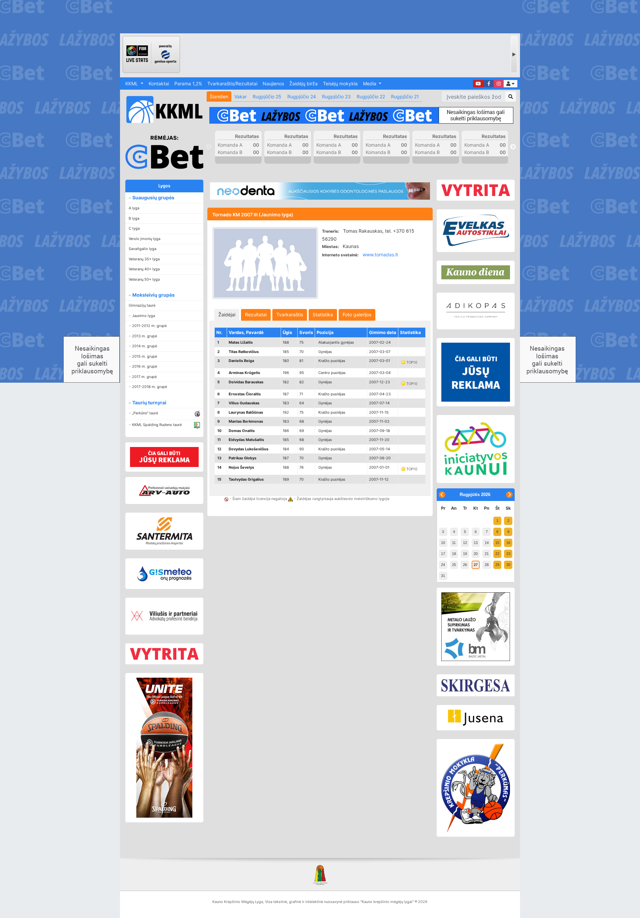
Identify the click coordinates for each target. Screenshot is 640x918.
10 (443, 543)
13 (476, 543)
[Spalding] (164, 747)
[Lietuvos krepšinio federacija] (320, 874)
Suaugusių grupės (152, 197)
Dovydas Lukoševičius (248, 449)
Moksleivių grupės (153, 295)
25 (454, 565)
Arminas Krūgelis (244, 372)
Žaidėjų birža (303, 83)
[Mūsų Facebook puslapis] (489, 83)
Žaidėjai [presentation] (226, 314)
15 (497, 543)
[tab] (226, 314)
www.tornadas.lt (380, 254)
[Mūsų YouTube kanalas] (478, 83)
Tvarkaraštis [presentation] (289, 314)
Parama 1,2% (188, 83)
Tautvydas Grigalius (246, 479)
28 (487, 565)
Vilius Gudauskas (244, 403)
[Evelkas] (476, 230)
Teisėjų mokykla (340, 83)
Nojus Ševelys (241, 467)
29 (497, 565)
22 (497, 554)
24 (443, 565)
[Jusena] (476, 717)
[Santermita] (164, 531)
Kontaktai (159, 83)
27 (476, 565)
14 (487, 543)
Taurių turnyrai (148, 402)
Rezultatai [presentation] (256, 314)
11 (454, 543)
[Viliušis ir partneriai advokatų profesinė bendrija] (164, 616)
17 (443, 554)
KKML (132, 83)
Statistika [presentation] (323, 314)
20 (476, 554)
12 (465, 543)
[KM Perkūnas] (476, 788)
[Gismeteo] (164, 573)
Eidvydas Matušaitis (246, 439)
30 (508, 565)
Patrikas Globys (242, 458)
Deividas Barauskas (246, 382)
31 (443, 576)
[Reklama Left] (164, 457)
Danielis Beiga (241, 360)
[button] (510, 83)
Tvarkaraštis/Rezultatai (232, 83)
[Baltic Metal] (476, 627)
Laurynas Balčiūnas (246, 412)
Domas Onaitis (242, 430)
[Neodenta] (320, 191)
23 (508, 554)
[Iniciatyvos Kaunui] (476, 449)
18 (454, 554)
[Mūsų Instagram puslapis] (499, 83)
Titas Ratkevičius (244, 351)
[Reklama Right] (476, 372)
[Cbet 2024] (361, 115)
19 (465, 554)
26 (465, 565)
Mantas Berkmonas (246, 421)
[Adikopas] (476, 311)
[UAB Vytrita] (164, 653)
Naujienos (273, 83)
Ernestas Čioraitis (245, 394)
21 (487, 554)
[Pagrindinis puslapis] (161, 109)
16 (508, 543)
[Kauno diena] (476, 272)
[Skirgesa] (476, 685)
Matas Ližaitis (241, 342)
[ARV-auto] (164, 490)
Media (370, 83)
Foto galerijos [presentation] (357, 314)
